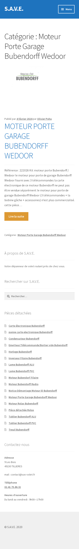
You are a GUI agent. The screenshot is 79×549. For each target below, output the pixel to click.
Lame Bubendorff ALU (21, 364)
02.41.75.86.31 (12, 487)
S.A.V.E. (13, 8)
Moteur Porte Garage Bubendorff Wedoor (42, 235)
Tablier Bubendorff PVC (22, 423)
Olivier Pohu (44, 119)
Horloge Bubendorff (20, 351)
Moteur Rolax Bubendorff (23, 403)
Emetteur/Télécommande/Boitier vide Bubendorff (38, 345)
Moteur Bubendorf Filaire (23, 377)
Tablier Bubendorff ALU (22, 416)
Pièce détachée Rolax (21, 410)
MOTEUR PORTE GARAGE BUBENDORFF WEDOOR (29, 140)
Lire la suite (16, 216)
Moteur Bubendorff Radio (23, 384)
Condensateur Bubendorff (24, 338)
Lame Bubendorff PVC (21, 371)
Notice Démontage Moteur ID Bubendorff (33, 390)
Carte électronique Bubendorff (27, 325)
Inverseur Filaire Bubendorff (25, 358)
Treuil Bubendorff (19, 429)
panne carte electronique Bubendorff (31, 332)
